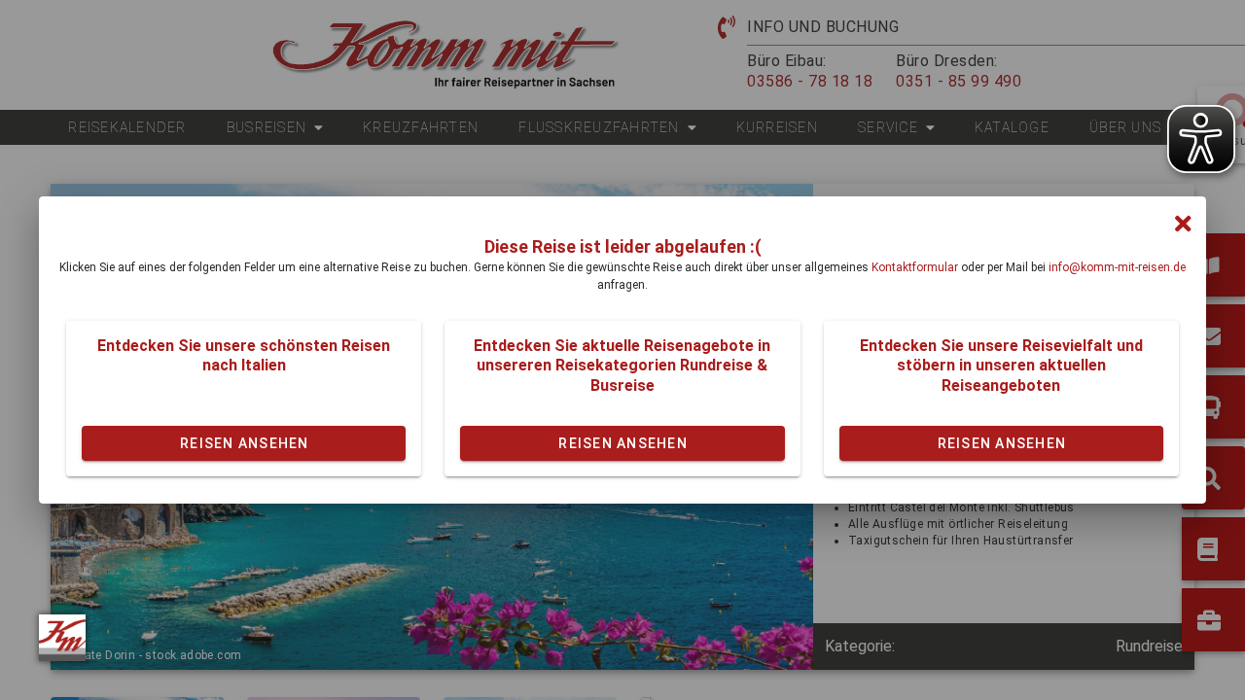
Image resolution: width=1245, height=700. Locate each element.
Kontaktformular (915, 267)
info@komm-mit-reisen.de (1117, 267)
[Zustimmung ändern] (62, 637)
